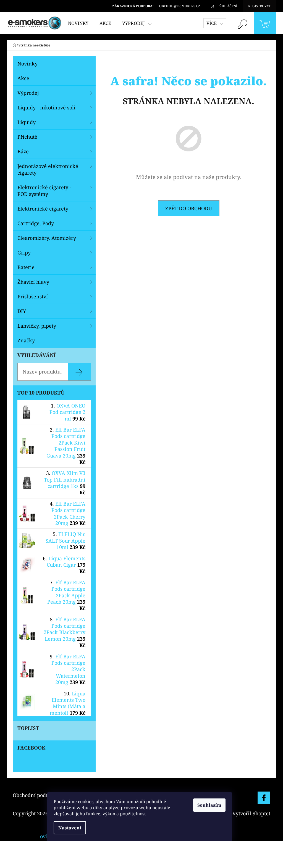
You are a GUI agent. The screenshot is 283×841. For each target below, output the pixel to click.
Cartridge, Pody (35, 223)
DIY (21, 311)
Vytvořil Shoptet (251, 813)
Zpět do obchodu (188, 208)
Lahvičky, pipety (36, 325)
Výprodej (28, 93)
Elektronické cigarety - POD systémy (44, 190)
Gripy (24, 252)
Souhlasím (209, 805)
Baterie (26, 267)
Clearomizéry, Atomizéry (46, 238)
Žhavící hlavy (33, 281)
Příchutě (27, 136)
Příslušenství (32, 296)
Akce (23, 78)
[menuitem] (78, 23)
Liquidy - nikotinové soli (46, 107)
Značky (26, 340)
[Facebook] (264, 798)
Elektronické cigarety (42, 208)
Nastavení (69, 828)
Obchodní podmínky (37, 795)
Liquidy (26, 122)
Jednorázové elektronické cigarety (47, 169)
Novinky (27, 63)
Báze (23, 151)
